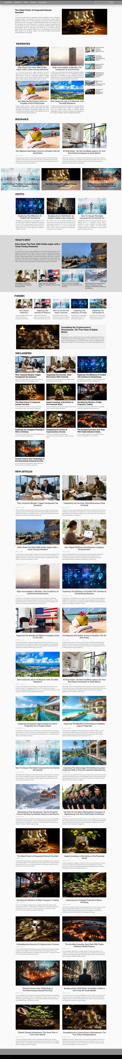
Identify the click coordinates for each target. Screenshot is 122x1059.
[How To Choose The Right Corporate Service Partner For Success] (92, 206)
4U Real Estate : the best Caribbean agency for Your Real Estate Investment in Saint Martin (100, 51)
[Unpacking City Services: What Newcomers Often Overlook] (61, 364)
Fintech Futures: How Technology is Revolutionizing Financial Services (29, 460)
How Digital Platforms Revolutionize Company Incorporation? (23, 284)
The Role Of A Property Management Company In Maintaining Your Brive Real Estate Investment (100, 94)
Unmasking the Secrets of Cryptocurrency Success (56, 431)
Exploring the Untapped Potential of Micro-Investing (29, 431)
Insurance (18, 2)
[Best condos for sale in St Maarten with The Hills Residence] (67, 90)
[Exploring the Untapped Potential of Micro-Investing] (30, 419)
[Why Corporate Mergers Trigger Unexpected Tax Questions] (30, 364)
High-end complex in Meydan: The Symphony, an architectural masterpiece (67, 69)
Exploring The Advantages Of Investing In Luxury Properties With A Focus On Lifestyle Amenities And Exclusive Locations (84, 770)
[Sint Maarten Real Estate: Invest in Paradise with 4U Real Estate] (32, 90)
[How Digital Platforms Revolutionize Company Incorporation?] (26, 276)
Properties (8, 2)
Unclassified (43, 2)
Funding (33, 2)
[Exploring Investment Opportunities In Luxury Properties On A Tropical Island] (90, 58)
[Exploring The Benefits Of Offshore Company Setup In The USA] (49, 276)
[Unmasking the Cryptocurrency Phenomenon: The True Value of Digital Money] (84, 1017)
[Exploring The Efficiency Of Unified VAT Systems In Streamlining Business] (30, 206)
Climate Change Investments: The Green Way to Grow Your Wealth (38, 1033)
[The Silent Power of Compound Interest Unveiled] (84, 22)
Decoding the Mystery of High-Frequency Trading (89, 403)
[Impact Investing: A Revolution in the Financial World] (61, 392)
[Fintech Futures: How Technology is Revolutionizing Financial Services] (30, 448)
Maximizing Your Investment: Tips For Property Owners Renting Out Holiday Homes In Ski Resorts (100, 85)
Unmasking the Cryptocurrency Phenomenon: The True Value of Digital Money (84, 1033)
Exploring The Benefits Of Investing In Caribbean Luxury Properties (100, 68)
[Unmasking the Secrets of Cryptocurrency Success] (61, 419)
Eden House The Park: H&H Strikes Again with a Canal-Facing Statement (32, 68)
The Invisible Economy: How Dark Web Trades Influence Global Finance (91, 432)
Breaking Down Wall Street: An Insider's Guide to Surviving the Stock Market (61, 218)
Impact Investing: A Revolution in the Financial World (59, 403)
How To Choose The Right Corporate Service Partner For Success (92, 218)
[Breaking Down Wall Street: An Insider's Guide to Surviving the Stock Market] (61, 206)
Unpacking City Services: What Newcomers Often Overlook (58, 376)
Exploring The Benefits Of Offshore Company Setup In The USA (49, 284)
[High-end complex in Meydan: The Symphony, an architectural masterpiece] (67, 56)
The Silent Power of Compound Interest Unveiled (33, 11)
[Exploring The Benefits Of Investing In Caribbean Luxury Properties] (90, 66)
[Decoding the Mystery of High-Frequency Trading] (92, 392)
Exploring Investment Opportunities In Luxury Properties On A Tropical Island (100, 59)
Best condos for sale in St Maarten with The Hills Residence (67, 102)
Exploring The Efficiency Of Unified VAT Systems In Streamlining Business (30, 218)
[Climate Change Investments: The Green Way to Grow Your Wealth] (38, 1017)
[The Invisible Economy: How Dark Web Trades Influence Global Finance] (92, 419)
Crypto (26, 2)
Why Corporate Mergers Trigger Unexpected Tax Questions (28, 376)
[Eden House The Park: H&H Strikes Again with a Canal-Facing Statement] (32, 56)
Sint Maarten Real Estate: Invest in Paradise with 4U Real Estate (32, 102)
